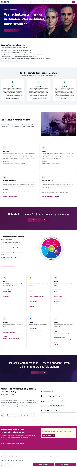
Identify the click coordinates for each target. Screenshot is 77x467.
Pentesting (57, 301)
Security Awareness (33, 308)
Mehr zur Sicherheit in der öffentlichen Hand (50, 196)
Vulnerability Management (9, 289)
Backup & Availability (33, 301)
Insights (68, 1)
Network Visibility (7, 291)
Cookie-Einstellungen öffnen (48, 435)
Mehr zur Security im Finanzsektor (10, 196)
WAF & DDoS (32, 306)
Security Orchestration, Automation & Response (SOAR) (13, 336)
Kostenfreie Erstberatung (38, 372)
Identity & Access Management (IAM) (37, 296)
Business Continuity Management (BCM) (11, 338)
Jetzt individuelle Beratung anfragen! (9, 60)
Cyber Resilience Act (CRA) (60, 337)
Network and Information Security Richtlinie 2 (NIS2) (63, 331)
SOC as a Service (58, 289)
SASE (30, 291)
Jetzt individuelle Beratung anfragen (39, 219)
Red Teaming (6, 296)
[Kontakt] (73, 2)
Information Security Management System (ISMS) (63, 334)
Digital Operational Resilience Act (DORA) (63, 339)
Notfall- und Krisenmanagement (10, 332)
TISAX (56, 342)
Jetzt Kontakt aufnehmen (11, 30)
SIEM (56, 291)
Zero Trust (31, 289)
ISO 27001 (56, 344)
